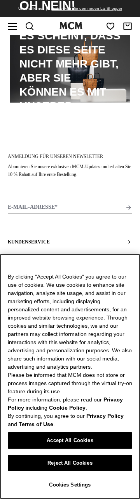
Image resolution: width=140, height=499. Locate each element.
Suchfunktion (62, 120)
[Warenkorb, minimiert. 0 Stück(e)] (127, 26)
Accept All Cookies (70, 440)
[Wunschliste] (110, 26)
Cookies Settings (70, 485)
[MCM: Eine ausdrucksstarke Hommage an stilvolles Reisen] (70, 28)
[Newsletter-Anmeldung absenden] (128, 207)
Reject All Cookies (69, 463)
